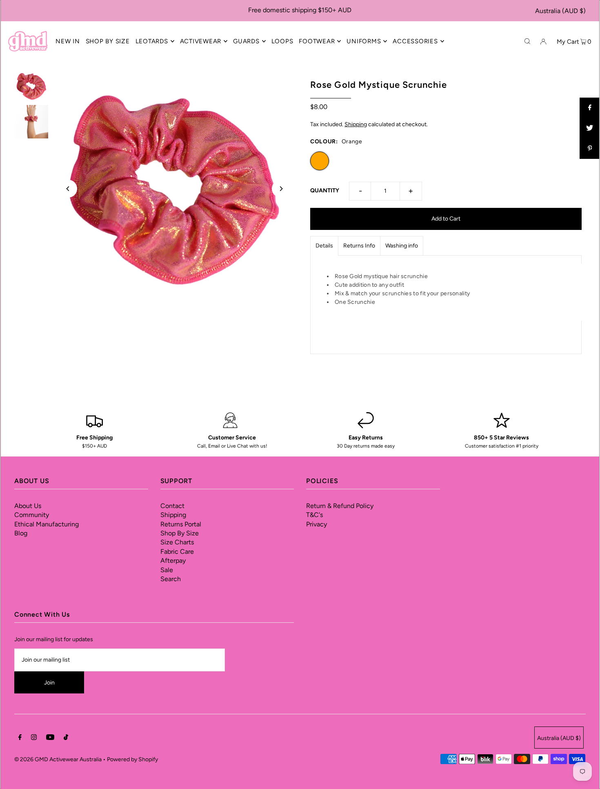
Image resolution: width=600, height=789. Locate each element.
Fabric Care (177, 551)
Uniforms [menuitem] (364, 41)
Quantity (324, 190)
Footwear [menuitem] (317, 41)
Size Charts (177, 542)
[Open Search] (527, 40)
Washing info (401, 245)
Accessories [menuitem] (415, 41)
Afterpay (173, 560)
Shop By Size (179, 533)
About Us (27, 506)
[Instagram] (34, 738)
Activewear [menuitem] (201, 41)
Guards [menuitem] (246, 41)
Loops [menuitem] (282, 41)
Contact (172, 506)
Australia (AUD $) (560, 11)
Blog (20, 533)
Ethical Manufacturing (46, 524)
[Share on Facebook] (590, 108)
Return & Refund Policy (339, 506)
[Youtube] (50, 738)
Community (31, 515)
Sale (166, 570)
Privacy (316, 524)
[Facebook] (20, 738)
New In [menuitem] (68, 41)
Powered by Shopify (132, 759)
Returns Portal (180, 524)
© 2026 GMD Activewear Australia (58, 759)
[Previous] (68, 189)
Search (170, 579)
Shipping (355, 124)
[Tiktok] (66, 738)
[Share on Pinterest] (590, 148)
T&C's (314, 515)
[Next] (281, 189)
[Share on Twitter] (590, 128)
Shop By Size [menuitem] (108, 41)
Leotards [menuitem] (152, 41)
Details (324, 245)
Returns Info (359, 245)
